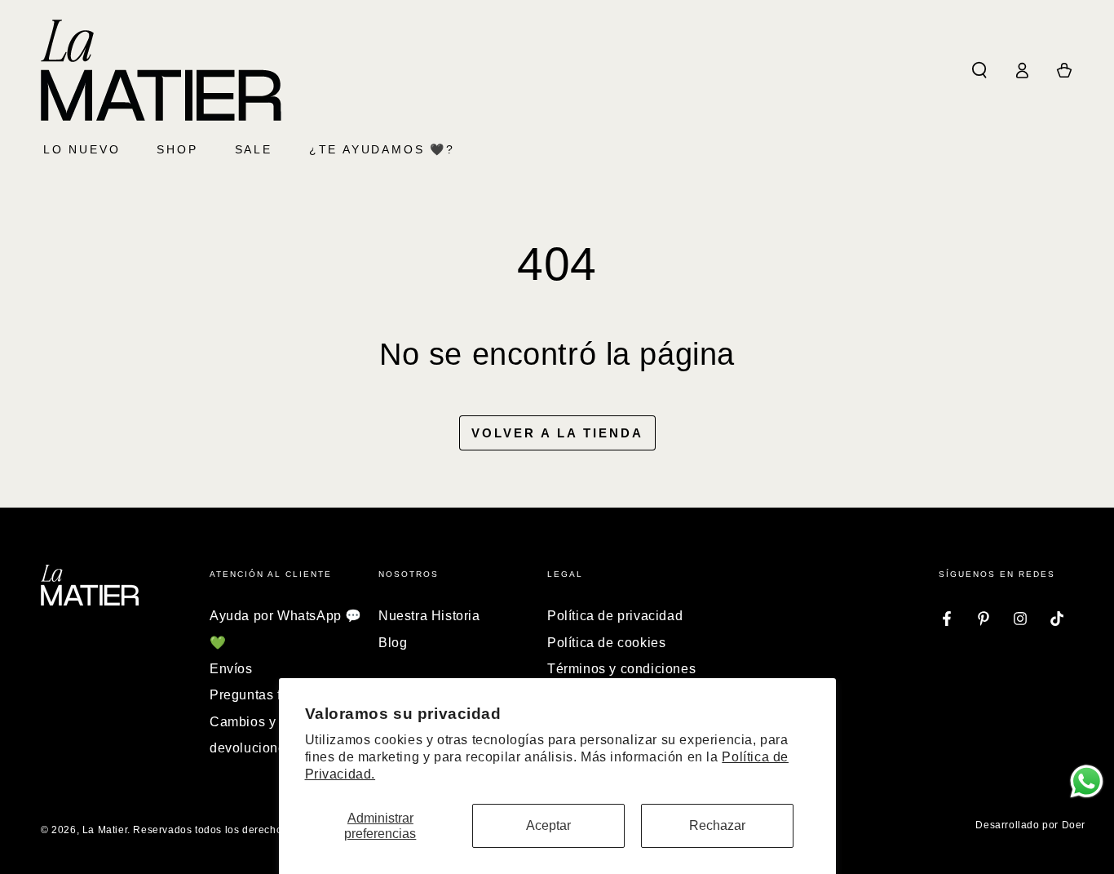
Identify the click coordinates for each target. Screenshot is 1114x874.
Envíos (231, 669)
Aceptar (548, 825)
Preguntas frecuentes (276, 695)
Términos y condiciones (621, 669)
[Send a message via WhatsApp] (1087, 781)
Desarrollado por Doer (1030, 825)
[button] (979, 70)
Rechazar (717, 825)
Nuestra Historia (429, 616)
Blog (392, 643)
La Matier (104, 830)
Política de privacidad (615, 616)
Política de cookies (606, 643)
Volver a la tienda (557, 433)
